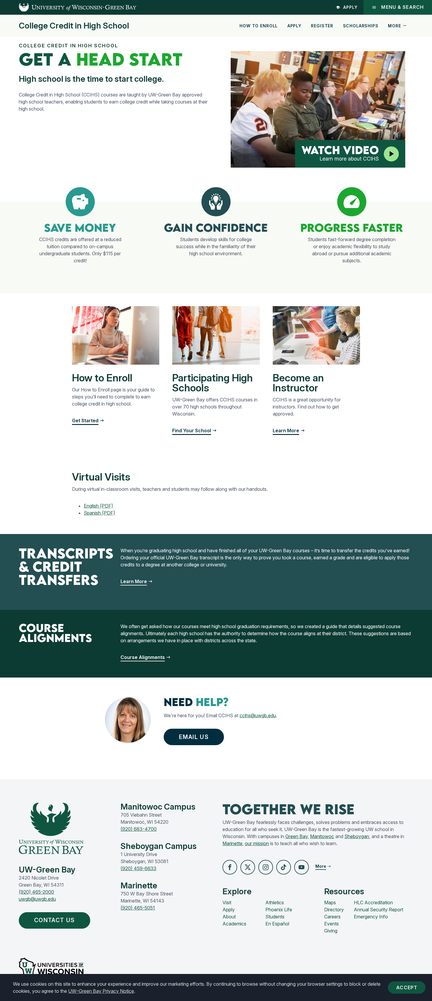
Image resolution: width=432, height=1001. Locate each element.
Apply (350, 7)
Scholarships (361, 25)
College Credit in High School (74, 26)
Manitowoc (322, 836)
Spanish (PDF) (99, 513)
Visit (226, 902)
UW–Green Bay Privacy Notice (101, 991)
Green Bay (296, 836)
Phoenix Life (278, 909)
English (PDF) (98, 506)
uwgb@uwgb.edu (37, 899)
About (229, 917)
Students (274, 917)
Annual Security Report (378, 909)
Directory (334, 909)
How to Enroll (259, 25)
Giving (330, 931)
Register (322, 25)
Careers (332, 917)
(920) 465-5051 (137, 908)
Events (331, 924)
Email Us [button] (194, 736)
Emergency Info (371, 917)
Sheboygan (356, 836)
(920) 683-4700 (138, 829)
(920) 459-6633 (138, 868)
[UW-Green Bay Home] (68, 7)
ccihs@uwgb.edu (258, 715)
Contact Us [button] (54, 920)
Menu (402, 7)
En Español (277, 924)
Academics (234, 924)
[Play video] (391, 153)
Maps (330, 902)
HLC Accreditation (373, 902)
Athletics (274, 902)
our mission (257, 843)
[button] (229, 867)
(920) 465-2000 (36, 892)
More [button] (394, 25)
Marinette (232, 843)
